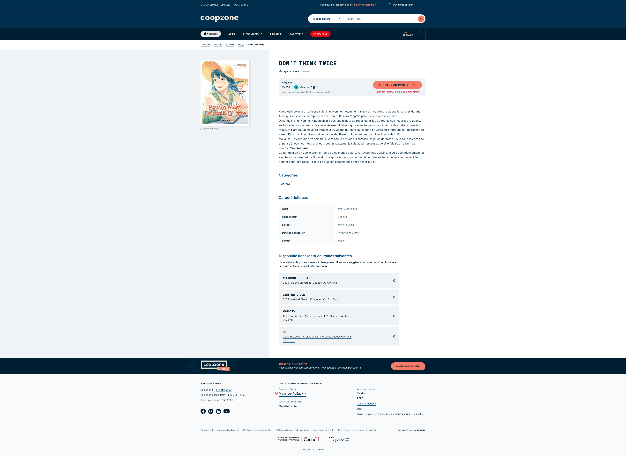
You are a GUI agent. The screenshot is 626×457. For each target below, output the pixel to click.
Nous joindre (240, 4)
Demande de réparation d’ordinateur (220, 430)
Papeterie (296, 34)
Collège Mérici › (366, 403)
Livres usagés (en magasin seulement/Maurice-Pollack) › (390, 414)
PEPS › (361, 398)
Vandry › (362, 393)
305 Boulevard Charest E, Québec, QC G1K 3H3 (310, 299)
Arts (231, 34)
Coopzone (205, 44)
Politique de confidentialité (257, 430)
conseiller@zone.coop (313, 266)
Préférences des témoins (357, 430)
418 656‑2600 (223, 389)
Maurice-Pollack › (292, 393)
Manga (241, 44)
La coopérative (209, 4)
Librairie (276, 34)
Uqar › (361, 408)
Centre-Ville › (289, 406)
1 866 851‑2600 (236, 395)
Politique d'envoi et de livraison (292, 430)
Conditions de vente (323, 430)
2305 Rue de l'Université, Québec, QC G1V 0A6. (310, 282)
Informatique (252, 34)
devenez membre (364, 4)
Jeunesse (230, 44)
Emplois (225, 4)
